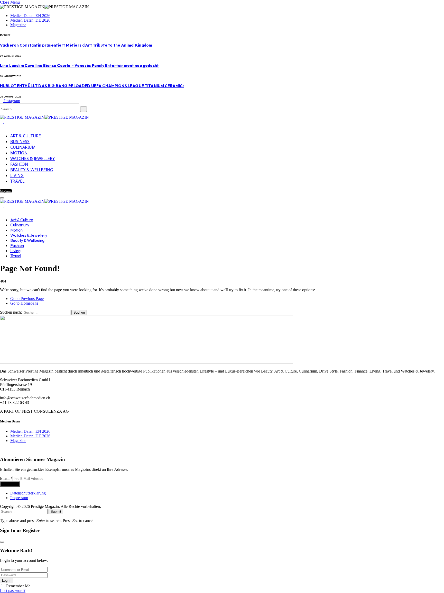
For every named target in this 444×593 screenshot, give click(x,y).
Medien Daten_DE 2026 (30, 20)
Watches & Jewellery (32, 158)
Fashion (19, 164)
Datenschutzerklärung (28, 493)
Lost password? (12, 590)
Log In (6, 580)
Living (17, 175)
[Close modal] (2, 542)
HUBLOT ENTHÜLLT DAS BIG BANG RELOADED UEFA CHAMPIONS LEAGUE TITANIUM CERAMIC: (92, 85)
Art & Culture (25, 136)
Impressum (19, 497)
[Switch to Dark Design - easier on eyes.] (2, 122)
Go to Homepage (24, 303)
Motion (18, 153)
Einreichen (10, 484)
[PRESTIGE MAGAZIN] (44, 117)
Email (6, 478)
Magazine (18, 25)
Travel (17, 181)
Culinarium (23, 147)
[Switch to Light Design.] (5, 122)
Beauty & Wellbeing (31, 170)
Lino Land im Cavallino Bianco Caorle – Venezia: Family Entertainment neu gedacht (79, 65)
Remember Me (18, 586)
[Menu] (2, 198)
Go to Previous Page (27, 298)
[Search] (1, 210)
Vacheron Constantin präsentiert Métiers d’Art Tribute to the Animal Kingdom (76, 45)
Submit (56, 512)
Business (20, 141)
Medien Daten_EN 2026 (30, 15)
